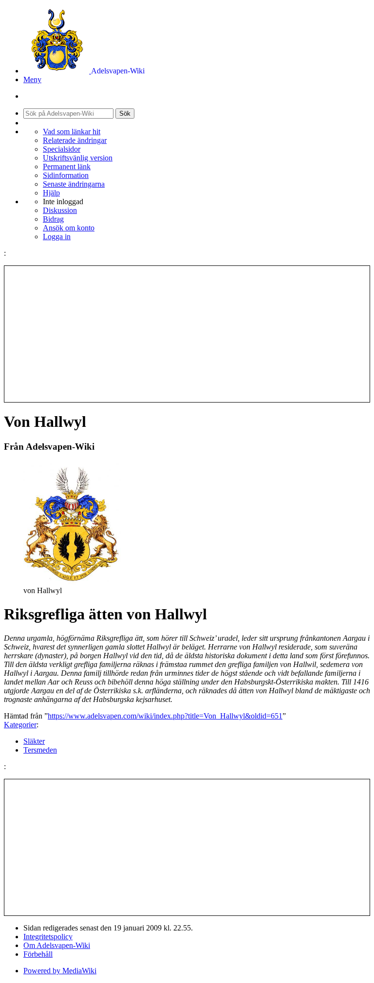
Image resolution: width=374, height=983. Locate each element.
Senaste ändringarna (74, 184)
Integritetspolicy (48, 936)
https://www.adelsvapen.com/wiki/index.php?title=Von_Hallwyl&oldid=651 (165, 716)
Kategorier (20, 724)
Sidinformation (66, 175)
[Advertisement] (187, 334)
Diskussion (60, 210)
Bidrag (53, 219)
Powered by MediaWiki (59, 970)
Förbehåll (38, 954)
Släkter (34, 741)
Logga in (57, 236)
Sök (125, 113)
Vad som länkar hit (71, 131)
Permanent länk (67, 166)
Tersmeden (40, 750)
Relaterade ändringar (75, 140)
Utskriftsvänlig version (77, 158)
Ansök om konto (68, 228)
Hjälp (51, 193)
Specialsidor (61, 149)
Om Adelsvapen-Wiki (56, 945)
